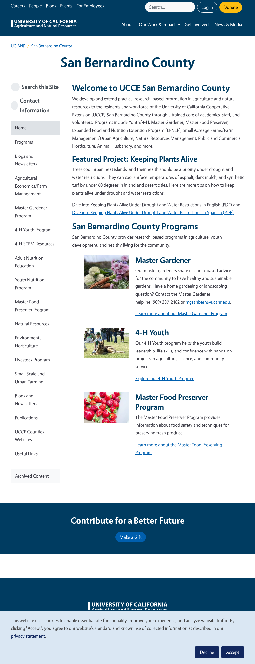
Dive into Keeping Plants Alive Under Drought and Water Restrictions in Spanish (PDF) (153, 212)
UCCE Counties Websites (29, 436)
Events (66, 6)
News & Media (228, 24)
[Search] (192, 7)
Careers (18, 6)
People (35, 6)
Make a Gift (131, 537)
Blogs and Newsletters (26, 160)
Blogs (51, 6)
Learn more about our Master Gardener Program (181, 313)
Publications (26, 418)
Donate (231, 7)
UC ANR (18, 45)
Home (21, 128)
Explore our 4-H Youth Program (164, 378)
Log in (207, 7)
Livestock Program (32, 360)
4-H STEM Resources (34, 244)
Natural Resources (32, 324)
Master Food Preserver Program (32, 305)
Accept (232, 652)
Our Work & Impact (157, 24)
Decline (207, 652)
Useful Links (26, 454)
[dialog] (127, 637)
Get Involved (197, 24)
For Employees (90, 6)
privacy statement (28, 636)
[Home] (44, 24)
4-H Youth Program (33, 230)
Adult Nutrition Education (29, 262)
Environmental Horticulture (29, 342)
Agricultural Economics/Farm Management (31, 185)
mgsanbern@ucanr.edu (208, 302)
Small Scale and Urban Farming (30, 378)
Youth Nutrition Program (29, 284)
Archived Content (32, 476)
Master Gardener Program (31, 212)
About (127, 24)
